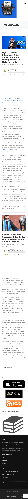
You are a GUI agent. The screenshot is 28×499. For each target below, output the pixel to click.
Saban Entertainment (14, 141)
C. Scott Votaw (6, 98)
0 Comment (11, 67)
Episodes (5, 460)
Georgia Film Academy (17, 105)
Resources (5, 468)
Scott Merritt (12, 64)
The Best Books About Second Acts (10, 471)
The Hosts (5, 466)
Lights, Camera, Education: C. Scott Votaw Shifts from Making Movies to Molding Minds (11, 57)
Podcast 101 (5, 477)
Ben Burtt (10, 152)
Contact (5, 482)
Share (4, 480)
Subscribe (5, 463)
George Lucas (6, 149)
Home (4, 457)
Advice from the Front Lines (8, 474)
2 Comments (11, 246)
